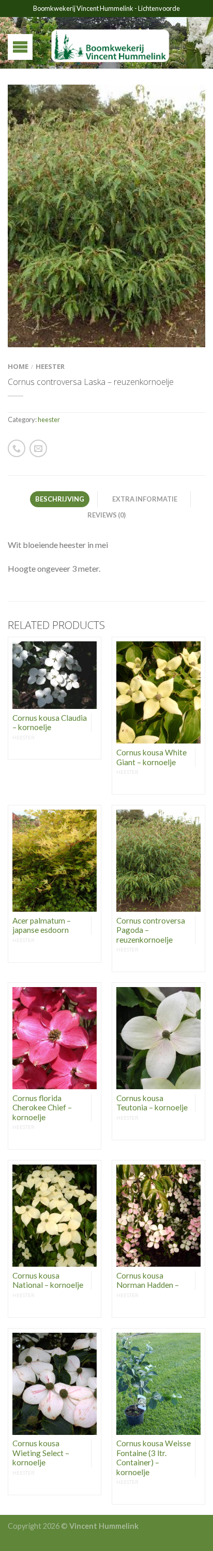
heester (50, 366)
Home (18, 366)
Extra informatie (144, 499)
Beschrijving (59, 499)
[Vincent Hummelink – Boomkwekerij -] (110, 43)
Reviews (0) (106, 515)
